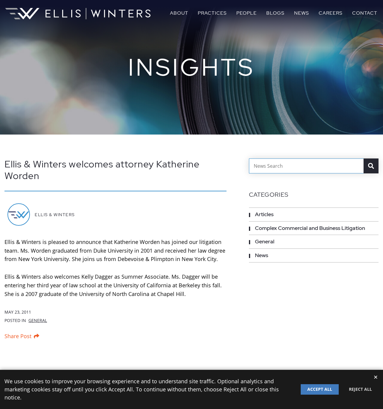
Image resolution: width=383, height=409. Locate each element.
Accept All (319, 389)
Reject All (360, 389)
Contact (364, 13)
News (301, 13)
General (37, 320)
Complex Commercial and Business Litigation (310, 228)
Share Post (17, 336)
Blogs (275, 13)
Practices (212, 13)
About (179, 13)
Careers (331, 13)
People (246, 13)
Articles (264, 214)
